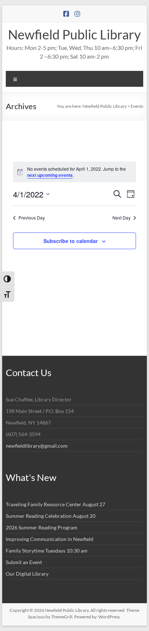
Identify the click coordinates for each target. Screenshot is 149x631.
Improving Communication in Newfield (49, 539)
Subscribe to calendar (70, 240)
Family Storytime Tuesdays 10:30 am (47, 550)
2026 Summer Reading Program (41, 527)
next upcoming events (50, 175)
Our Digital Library (27, 574)
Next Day (121, 218)
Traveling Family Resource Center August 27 (55, 504)
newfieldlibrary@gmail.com (37, 446)
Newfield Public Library (74, 34)
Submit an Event (24, 562)
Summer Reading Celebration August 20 (50, 516)
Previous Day (31, 218)
